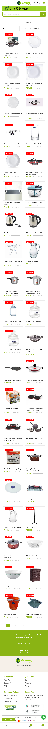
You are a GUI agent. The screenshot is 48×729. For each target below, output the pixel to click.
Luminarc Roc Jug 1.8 (32, 261)
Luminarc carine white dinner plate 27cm (12, 84)
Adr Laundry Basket (31, 586)
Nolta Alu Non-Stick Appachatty (12, 469)
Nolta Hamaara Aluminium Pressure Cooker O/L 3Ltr (11, 292)
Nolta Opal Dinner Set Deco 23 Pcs (12, 409)
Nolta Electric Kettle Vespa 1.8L (34, 232)
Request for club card (11, 701)
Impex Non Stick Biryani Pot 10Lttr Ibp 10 (11, 556)
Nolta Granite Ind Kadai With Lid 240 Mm (34, 350)
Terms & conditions (10, 695)
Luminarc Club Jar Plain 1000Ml (12, 321)
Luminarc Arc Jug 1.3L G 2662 (12, 527)
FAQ (5, 686)
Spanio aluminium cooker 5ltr (12, 144)
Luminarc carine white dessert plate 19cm (34, 84)
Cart (26, 680)
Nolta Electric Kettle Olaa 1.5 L (12, 232)
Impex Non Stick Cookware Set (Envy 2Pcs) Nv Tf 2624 (34, 409)
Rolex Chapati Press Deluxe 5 (34, 614)
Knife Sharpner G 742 (32, 499)
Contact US (8, 683)
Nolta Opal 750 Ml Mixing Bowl (34, 555)
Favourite (28, 683)
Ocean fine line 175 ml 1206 (33, 144)
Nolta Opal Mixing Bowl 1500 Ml (12, 586)
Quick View (18, 49)
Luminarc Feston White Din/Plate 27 (13, 173)
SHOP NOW (22, 644)
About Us (7, 680)
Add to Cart (8, 49)
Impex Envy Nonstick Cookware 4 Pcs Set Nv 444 (13, 439)
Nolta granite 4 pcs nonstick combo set (11, 54)
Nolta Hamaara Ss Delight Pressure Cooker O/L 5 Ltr (33, 292)
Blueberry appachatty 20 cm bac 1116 (34, 114)
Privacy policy (8, 698)
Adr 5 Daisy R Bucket (10, 614)
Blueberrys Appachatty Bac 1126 (34, 380)
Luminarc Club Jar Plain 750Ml (12, 350)
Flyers (27, 686)
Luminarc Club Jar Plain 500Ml (34, 321)
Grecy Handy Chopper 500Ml (34, 202)
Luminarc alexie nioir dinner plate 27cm (34, 54)
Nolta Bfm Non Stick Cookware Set (34, 439)
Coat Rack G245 (30, 527)
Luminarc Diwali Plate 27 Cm (12, 499)
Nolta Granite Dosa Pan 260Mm (12, 380)
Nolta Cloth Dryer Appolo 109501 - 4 (13, 262)
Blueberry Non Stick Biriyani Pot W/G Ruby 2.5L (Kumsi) (34, 469)
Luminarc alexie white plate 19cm (13, 113)
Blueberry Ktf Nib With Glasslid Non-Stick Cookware (34, 173)
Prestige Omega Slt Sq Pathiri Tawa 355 (12, 203)
